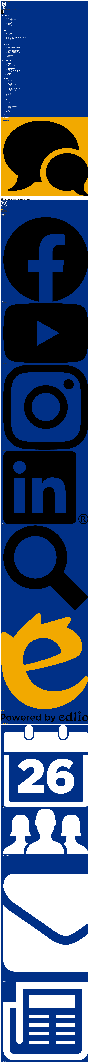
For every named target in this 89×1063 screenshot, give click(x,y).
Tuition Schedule (11, 38)
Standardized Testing (12, 53)
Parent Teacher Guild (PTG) (14, 65)
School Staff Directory (12, 106)
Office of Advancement (13, 80)
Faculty (9, 24)
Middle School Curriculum (13, 50)
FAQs (11, 92)
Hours (9, 103)
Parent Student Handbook (13, 36)
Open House (10, 39)
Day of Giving (13, 90)
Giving (9, 108)
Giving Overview (11, 83)
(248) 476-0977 (7, 214)
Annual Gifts (13, 84)
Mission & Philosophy (12, 19)
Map (9, 102)
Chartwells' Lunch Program (14, 70)
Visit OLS (10, 33)
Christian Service (11, 66)
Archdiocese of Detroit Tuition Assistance (17, 37)
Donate (9, 94)
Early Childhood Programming (14, 47)
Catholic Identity (11, 68)
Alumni (9, 73)
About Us (10, 18)
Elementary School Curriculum (14, 48)
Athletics (9, 63)
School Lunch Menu (14, 71)
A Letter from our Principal (13, 20)
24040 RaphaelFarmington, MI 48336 (6, 211)
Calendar (9, 107)
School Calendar (11, 25)
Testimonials (10, 82)
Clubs (9, 64)
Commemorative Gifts (15, 87)
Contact (9, 105)
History (9, 23)
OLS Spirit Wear (11, 69)
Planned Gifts (13, 89)
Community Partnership (15, 88)
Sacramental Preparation (13, 51)
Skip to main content (5, 1)
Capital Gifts (13, 85)
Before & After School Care (14, 52)
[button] (6, 15)
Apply (9, 34)
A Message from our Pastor (13, 22)
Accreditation (10, 55)
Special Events (11, 93)
